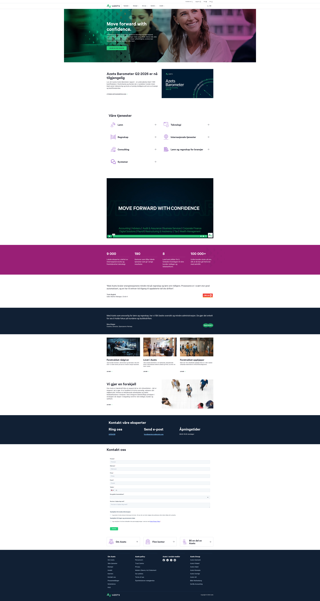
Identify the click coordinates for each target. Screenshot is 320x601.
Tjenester (126, 6)
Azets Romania (195, 570)
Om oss (144, 6)
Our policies (139, 574)
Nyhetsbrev (112, 584)
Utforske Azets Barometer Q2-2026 (116, 94)
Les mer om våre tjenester (116, 48)
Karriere (153, 6)
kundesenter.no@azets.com (154, 434)
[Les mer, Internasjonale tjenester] (208, 137)
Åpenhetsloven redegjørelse (144, 581)
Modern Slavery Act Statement (145, 570)
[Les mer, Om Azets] (137, 542)
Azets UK (193, 577)
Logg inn (197, 1)
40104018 (112, 434)
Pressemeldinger (113, 581)
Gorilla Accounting (196, 584)
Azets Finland (194, 563)
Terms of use (139, 577)
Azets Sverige (195, 574)
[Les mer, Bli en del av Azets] (210, 542)
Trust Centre (139, 563)
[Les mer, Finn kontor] (174, 542)
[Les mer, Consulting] (155, 149)
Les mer (109, 371)
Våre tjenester (112, 563)
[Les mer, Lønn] (155, 125)
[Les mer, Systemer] (155, 162)
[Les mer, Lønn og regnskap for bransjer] (208, 149)
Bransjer (135, 6)
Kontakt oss (188, 1)
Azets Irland (194, 567)
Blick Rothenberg (196, 581)
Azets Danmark (195, 560)
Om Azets (111, 560)
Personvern (139, 560)
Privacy (137, 567)
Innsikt (161, 6)
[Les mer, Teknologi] (208, 125)
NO (204, 1)
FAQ (109, 587)
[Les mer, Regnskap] (155, 137)
